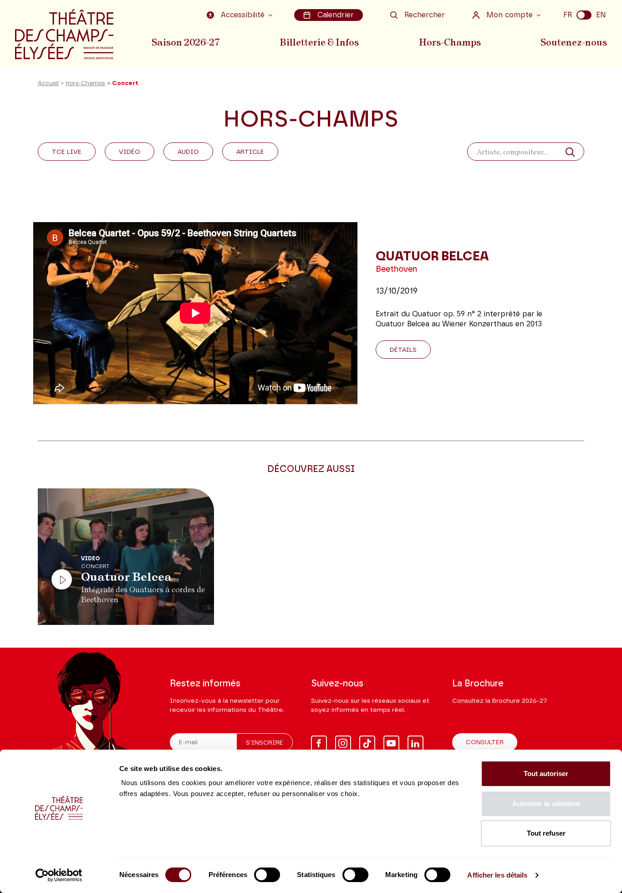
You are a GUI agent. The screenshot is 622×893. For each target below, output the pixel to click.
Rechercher (424, 15)
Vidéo (129, 152)
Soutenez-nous (573, 42)
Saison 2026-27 (186, 42)
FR (567, 15)
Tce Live (67, 152)
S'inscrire (264, 743)
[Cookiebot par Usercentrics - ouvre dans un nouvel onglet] (59, 875)
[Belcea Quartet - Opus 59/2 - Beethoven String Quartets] (195, 313)
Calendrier (335, 15)
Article (250, 152)
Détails (403, 350)
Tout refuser (546, 833)
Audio (188, 152)
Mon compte (509, 15)
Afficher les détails (497, 875)
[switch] (267, 875)
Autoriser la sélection (546, 803)
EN (601, 15)
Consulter (485, 742)
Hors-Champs (450, 42)
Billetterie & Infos (319, 42)
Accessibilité (243, 15)
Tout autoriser (546, 773)
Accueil (48, 83)
